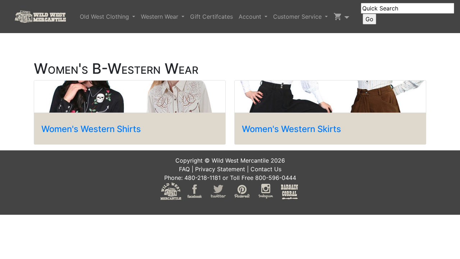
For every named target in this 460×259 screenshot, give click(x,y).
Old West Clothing (105, 16)
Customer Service (298, 16)
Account (251, 16)
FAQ (184, 169)
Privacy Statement (220, 169)
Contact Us (265, 169)
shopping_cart (338, 16)
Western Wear (160, 16)
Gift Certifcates (211, 16)
